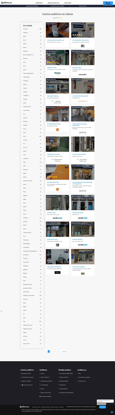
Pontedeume (32, 247)
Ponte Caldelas (32, 243)
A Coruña (32, 28)
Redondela (32, 265)
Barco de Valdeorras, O (32, 54)
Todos (55, 18)
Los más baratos (44, 385)
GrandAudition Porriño (53, 124)
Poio (32, 236)
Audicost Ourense (52, 239)
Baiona (32, 47)
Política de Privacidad (45, 407)
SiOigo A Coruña (51, 67)
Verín (32, 317)
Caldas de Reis (32, 77)
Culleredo (32, 125)
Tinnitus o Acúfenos (64, 377)
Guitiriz (32, 151)
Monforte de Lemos (32, 180)
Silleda (32, 306)
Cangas (32, 88)
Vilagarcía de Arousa (32, 325)
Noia (32, 203)
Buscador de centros (26, 373)
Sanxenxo (32, 299)
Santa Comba (32, 291)
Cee (32, 114)
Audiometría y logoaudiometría (66, 392)
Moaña (32, 177)
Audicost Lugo (51, 212)
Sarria (32, 302)
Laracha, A (32, 158)
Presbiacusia (62, 385)
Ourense (32, 221)
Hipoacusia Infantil (64, 381)
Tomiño (32, 310)
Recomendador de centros (28, 377)
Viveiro (32, 340)
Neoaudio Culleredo (53, 96)
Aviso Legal (61, 407)
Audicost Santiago (77, 212)
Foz (32, 143)
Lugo (32, 162)
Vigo (32, 321)
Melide (32, 173)
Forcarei (32, 140)
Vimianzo (32, 336)
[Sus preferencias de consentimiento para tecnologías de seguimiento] (1, 311)
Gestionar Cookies (36, 407)
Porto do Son (32, 262)
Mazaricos (32, 169)
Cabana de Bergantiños (32, 73)
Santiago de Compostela (32, 295)
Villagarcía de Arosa (32, 328)
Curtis (32, 132)
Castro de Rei (32, 110)
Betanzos (32, 58)
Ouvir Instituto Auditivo (79, 154)
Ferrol (32, 136)
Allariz (32, 36)
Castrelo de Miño (32, 106)
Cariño (32, 103)
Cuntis (32, 128)
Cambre (32, 84)
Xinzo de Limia (32, 343)
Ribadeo (32, 273)
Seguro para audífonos (46, 396)
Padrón (32, 225)
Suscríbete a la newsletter (84, 377)
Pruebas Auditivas (64, 388)
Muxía (32, 188)
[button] (108, 3)
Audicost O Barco (77, 239)
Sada (32, 280)
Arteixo (32, 43)
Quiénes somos (82, 381)
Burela (32, 69)
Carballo (32, 99)
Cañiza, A (32, 91)
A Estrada (32, 32)
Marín (32, 165)
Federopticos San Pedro (54, 267)
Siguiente (64, 351)
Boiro (32, 62)
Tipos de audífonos (45, 377)
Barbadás (32, 51)
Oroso (32, 214)
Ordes (32, 210)
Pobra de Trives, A (32, 232)
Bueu (32, 66)
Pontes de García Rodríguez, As (32, 251)
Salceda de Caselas (32, 284)
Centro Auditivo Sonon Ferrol (55, 40)
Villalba (32, 332)
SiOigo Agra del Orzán (53, 154)
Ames (32, 40)
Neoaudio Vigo (76, 67)
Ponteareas (32, 240)
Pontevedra (32, 254)
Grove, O (32, 147)
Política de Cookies (54, 407)
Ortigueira (32, 217)
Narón (32, 191)
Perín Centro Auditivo (78, 267)
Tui (32, 314)
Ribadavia (32, 269)
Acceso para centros (27, 385)
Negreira (32, 195)
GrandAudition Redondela (80, 96)
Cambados (32, 80)
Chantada (32, 121)
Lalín (32, 154)
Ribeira (32, 277)
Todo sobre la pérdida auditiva (66, 373)
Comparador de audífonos (46, 381)
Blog (80, 373)
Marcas (42, 388)
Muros (32, 184)
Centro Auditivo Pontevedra (80, 40)
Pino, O (32, 228)
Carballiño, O (32, 95)
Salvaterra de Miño (32, 288)
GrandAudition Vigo (53, 182)
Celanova (32, 117)
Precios (42, 373)
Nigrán (32, 199)
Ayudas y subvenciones (46, 392)
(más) (43, 411)
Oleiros (32, 206)
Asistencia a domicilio (26, 381)
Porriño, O (32, 258)
